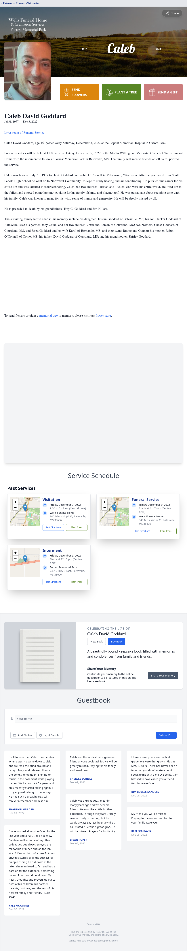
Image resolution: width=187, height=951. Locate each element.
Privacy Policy (83, 934)
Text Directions (53, 527)
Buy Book (116, 641)
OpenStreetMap (97, 940)
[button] (25, 508)
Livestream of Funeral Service (24, 132)
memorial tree (48, 315)
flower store (103, 315)
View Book (96, 641)
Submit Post (166, 735)
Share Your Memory (163, 675)
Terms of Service (103, 934)
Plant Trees (76, 527)
